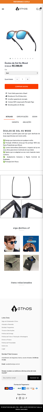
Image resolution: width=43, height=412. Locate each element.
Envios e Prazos (6, 339)
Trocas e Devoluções (8, 330)
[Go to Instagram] (20, 398)
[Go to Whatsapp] (23, 398)
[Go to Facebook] (17, 398)
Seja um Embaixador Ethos (10, 321)
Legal (3, 349)
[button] (10, 58)
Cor (6, 69)
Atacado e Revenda (7, 324)
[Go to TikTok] (26, 398)
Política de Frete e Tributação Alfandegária (15, 336)
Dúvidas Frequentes (8, 327)
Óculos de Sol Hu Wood (16, 63)
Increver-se (34, 378)
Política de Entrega (7, 333)
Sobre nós (5, 346)
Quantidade (9, 79)
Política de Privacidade (8, 343)
